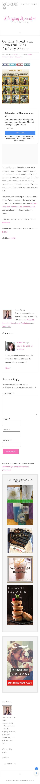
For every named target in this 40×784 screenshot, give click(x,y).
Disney (29, 54)
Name (6, 419)
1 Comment (18, 57)
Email (6, 430)
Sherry (21, 343)
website (12, 238)
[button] (20, 33)
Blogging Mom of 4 (20, 19)
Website (7, 440)
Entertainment (7, 57)
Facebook (6, 222)
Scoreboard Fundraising (20, 323)
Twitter (4, 232)
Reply (7, 368)
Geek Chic (6, 326)
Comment (8, 394)
